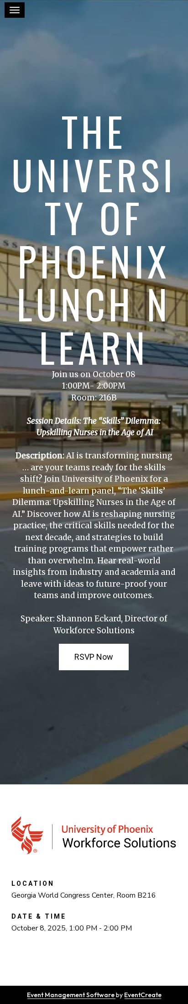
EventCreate (143, 995)
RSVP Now (93, 657)
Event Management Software (71, 995)
